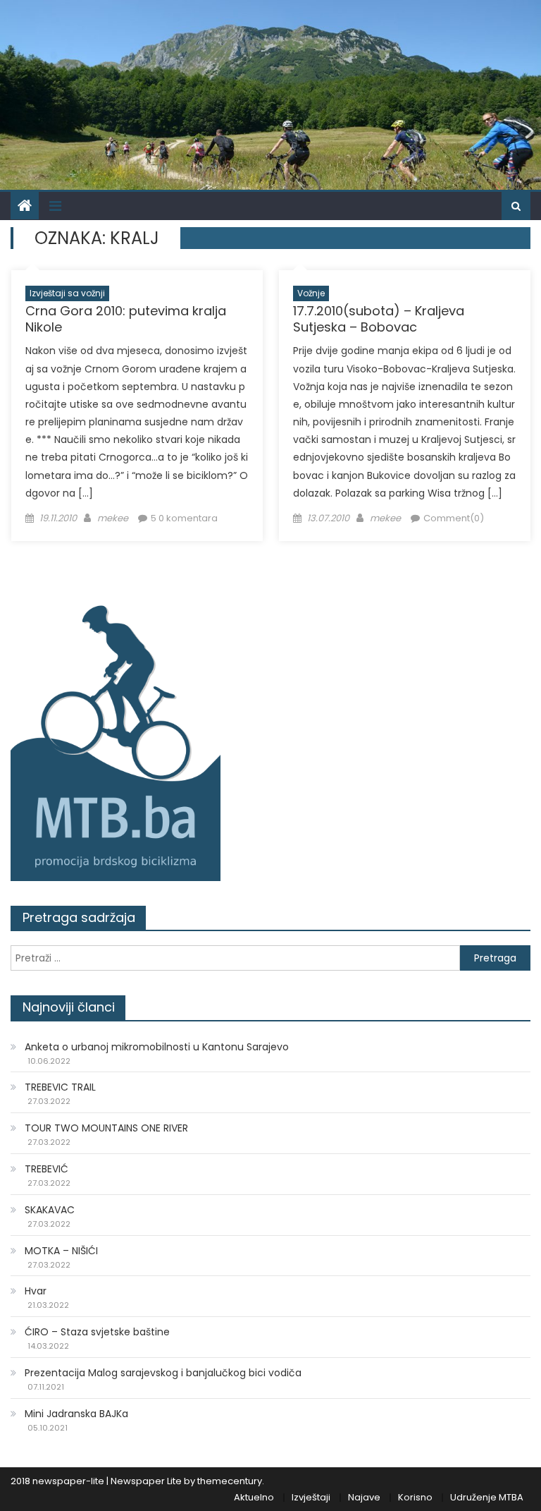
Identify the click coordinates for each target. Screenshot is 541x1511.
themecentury (229, 1481)
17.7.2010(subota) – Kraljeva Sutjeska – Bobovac (378, 319)
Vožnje (311, 293)
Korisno (415, 1497)
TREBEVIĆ (46, 1169)
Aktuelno (254, 1497)
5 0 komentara (184, 518)
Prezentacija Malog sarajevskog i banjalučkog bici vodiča (163, 1373)
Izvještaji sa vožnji (67, 293)
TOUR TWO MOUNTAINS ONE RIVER (106, 1128)
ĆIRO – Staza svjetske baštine (97, 1332)
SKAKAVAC (50, 1210)
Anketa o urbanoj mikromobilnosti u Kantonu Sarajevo (157, 1047)
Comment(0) (453, 518)
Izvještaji (311, 1497)
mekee (112, 518)
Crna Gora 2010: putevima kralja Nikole (125, 319)
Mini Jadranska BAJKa (76, 1414)
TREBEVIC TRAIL (60, 1087)
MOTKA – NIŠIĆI (61, 1251)
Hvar (35, 1291)
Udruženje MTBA (486, 1497)
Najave (364, 1497)
